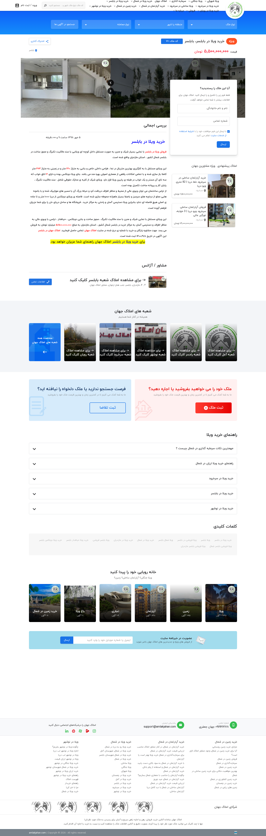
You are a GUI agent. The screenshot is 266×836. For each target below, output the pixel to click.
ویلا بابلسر (205, 540)
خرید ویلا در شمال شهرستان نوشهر (62, 767)
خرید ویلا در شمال (145, 540)
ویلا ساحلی (126, 763)
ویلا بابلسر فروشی (100, 540)
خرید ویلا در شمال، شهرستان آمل (115, 750)
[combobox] (212, 24)
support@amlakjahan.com (160, 727)
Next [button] (110, 91)
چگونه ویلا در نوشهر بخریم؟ (65, 746)
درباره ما (180, 10)
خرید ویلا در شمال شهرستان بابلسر (115, 755)
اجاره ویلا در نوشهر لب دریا (65, 750)
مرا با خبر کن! (72, 787)
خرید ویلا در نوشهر (101, 6)
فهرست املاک (72, 779)
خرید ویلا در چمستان (121, 775)
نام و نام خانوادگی (217, 108)
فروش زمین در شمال (227, 759)
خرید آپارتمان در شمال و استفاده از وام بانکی (163, 767)
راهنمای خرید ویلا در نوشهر (65, 775)
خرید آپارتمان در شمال (153, 6)
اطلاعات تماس (40, 281)
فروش (192, 10)
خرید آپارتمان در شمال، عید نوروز (168, 779)
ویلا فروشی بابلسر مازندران (193, 546)
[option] (155, 88)
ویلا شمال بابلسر (165, 540)
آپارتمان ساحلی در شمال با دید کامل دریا (165, 787)
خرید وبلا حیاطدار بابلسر (77, 540)
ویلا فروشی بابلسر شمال (220, 546)
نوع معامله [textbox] (123, 24)
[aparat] (80, 730)
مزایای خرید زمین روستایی (224, 746)
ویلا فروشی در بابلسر (187, 540)
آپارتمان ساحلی (177, 791)
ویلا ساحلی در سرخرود (181, 6)
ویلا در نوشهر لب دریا (68, 755)
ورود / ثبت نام (26, 5)
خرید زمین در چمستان (226, 783)
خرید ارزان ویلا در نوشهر (67, 771)
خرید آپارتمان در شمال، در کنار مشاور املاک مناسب (160, 746)
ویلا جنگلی (126, 767)
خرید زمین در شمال (126, 6)
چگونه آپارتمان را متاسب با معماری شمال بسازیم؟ (161, 775)
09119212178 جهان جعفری (214, 727)
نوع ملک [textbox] (230, 24)
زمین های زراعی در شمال (225, 787)
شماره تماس (220, 121)
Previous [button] (110, 83)
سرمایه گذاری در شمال (226, 763)
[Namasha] (73, 730)
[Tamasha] (87, 730)
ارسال (223, 144)
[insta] (94, 730)
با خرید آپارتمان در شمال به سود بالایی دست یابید (161, 763)
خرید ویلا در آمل (123, 779)
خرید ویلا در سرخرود (208, 6)
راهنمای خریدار (71, 783)
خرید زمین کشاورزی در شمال (223, 779)
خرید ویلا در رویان (209, 10)
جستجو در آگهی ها (64, 24)
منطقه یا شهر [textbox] (174, 24)
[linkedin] (66, 730)
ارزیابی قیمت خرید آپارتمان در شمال (167, 750)
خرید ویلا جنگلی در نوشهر (66, 763)
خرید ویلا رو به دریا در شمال (118, 746)
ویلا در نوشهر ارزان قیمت (66, 759)
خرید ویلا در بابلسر (223, 540)
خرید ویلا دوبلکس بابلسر (50, 540)
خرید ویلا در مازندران (123, 540)
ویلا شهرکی (126, 771)
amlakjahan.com (37, 832)
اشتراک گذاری (37, 41)
